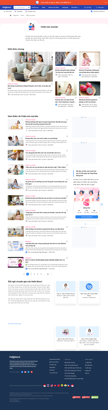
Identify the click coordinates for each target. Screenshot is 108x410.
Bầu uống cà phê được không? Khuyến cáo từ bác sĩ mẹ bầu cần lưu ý (29, 87)
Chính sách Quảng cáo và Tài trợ (73, 370)
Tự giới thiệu (88, 362)
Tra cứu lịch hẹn (53, 372)
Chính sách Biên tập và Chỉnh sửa (73, 368)
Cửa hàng (51, 370)
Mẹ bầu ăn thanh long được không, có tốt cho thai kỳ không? (88, 101)
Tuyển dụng (88, 368)
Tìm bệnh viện (52, 364)
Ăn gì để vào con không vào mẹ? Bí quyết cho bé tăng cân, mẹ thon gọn (46, 183)
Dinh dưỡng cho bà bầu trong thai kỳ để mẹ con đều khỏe (44, 229)
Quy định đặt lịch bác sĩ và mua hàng (74, 378)
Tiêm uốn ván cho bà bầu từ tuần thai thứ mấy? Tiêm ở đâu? (45, 167)
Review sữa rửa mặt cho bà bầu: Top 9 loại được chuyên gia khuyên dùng (64, 101)
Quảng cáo (88, 370)
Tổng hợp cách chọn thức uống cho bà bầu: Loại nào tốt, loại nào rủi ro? (45, 214)
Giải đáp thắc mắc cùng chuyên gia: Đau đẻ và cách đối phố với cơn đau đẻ (45, 245)
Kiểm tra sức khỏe (53, 362)
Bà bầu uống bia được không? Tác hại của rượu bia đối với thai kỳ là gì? (65, 71)
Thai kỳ (22, 15)
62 (48, 274)
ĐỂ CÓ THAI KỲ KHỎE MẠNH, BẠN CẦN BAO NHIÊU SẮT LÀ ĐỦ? (45, 261)
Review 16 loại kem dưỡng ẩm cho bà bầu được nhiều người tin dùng (89, 71)
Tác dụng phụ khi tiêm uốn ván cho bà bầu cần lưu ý (42, 153)
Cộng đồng (52, 367)
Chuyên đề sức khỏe (54, 359)
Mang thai (15, 15)
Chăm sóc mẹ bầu (30, 15)
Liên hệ (87, 373)
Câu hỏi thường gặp (69, 373)
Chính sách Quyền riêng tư (71, 365)
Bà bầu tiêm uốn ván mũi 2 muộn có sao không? (41, 138)
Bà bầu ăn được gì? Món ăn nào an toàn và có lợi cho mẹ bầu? (45, 198)
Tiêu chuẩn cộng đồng (70, 376)
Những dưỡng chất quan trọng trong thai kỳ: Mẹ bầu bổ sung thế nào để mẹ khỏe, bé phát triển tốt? (45, 123)
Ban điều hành (88, 365)
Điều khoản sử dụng (70, 362)
